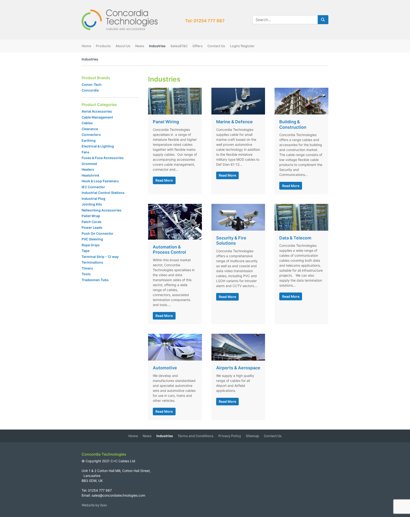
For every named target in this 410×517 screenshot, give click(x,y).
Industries (157, 46)
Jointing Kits (92, 204)
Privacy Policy (229, 436)
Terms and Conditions (196, 436)
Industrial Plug (93, 199)
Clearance (90, 129)
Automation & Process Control (169, 249)
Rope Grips (91, 245)
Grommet (89, 164)
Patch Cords (92, 222)
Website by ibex (94, 505)
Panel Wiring (166, 121)
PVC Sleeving (92, 239)
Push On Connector (97, 233)
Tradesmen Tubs (95, 280)
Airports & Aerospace (238, 367)
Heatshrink (90, 175)
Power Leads (92, 227)
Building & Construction (292, 124)
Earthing (89, 140)
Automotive (165, 367)
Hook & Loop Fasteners (100, 181)
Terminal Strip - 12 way (100, 257)
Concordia (90, 90)
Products (103, 46)
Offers (197, 46)
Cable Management (97, 117)
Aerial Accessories (97, 111)
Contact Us (216, 46)
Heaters (88, 169)
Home (86, 46)
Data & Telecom (295, 237)
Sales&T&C (179, 46)
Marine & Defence (234, 121)
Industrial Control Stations (103, 193)
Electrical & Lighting (98, 146)
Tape (85, 251)
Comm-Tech (92, 84)
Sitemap (252, 436)
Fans (85, 152)
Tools (86, 274)
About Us (123, 46)
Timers (87, 268)
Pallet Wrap (91, 216)
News (139, 46)
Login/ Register (242, 46)
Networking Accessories (101, 210)
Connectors (91, 135)
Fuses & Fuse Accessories (103, 158)
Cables (87, 123)
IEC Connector (93, 187)
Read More (164, 180)
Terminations (92, 262)
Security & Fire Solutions (231, 240)
